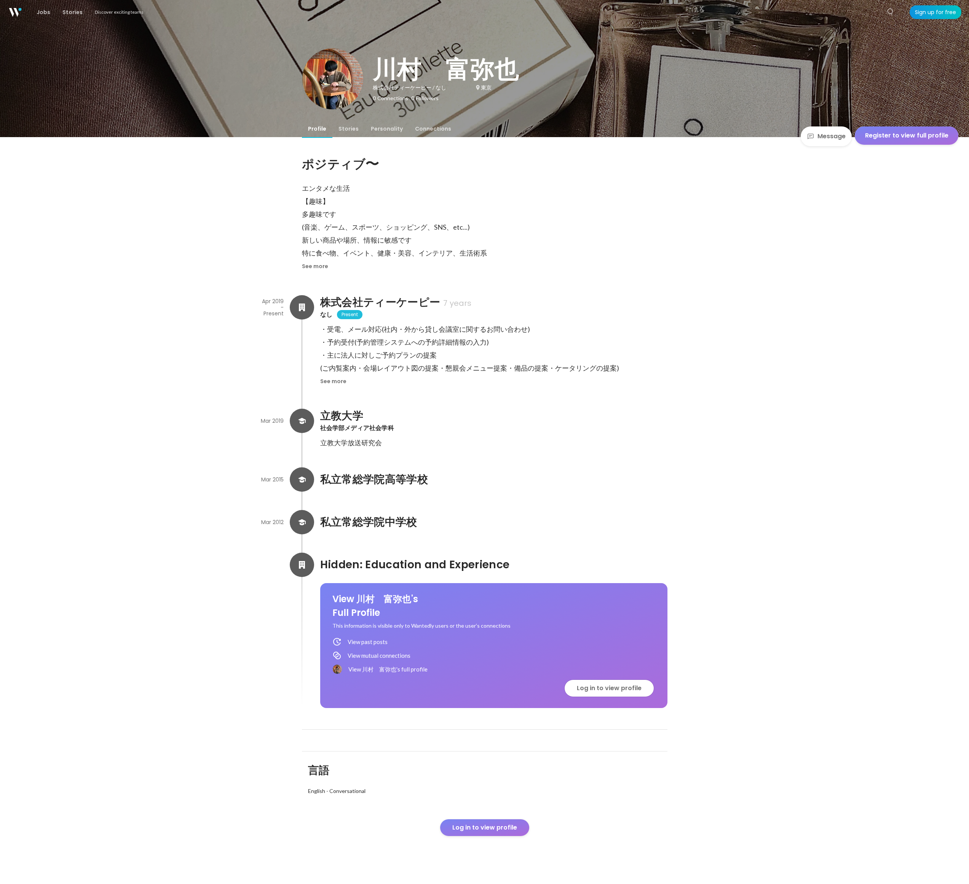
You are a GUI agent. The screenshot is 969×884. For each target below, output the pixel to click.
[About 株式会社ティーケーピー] (302, 307)
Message (831, 136)
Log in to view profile (609, 688)
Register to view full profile (906, 135)
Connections (433, 129)
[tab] (317, 129)
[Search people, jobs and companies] (890, 12)
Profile (317, 129)
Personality (387, 129)
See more (315, 266)
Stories (348, 129)
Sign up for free (935, 12)
